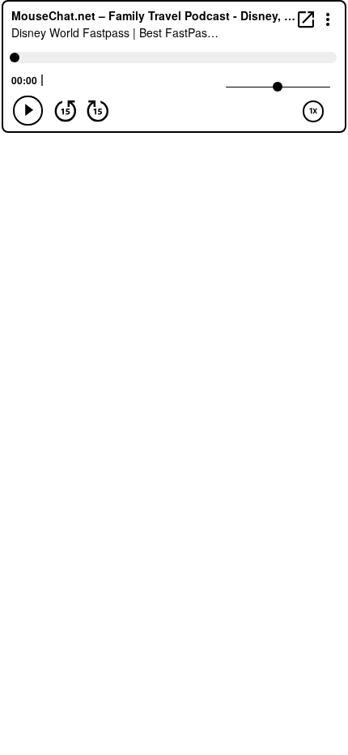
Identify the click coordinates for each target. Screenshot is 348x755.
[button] (328, 18)
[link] (306, 19)
